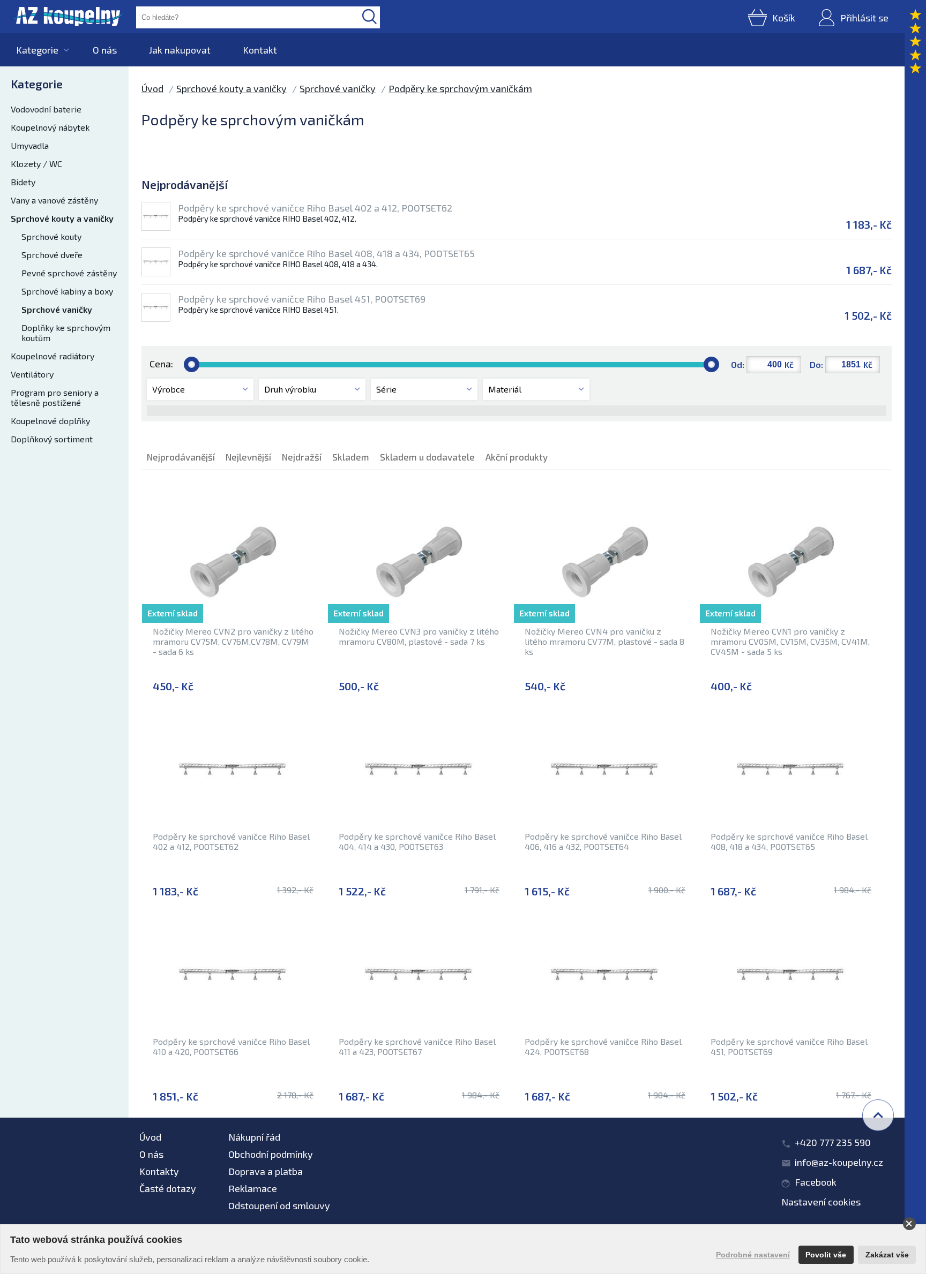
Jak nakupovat (180, 50)
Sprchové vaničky (56, 309)
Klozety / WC (36, 164)
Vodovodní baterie (46, 109)
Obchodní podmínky (270, 1154)
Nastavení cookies (821, 1202)
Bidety (23, 182)
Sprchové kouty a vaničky (62, 218)
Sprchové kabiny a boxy (67, 291)
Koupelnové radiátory (52, 356)
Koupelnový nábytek (50, 127)
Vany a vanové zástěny (54, 200)
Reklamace (252, 1188)
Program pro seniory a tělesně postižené (55, 397)
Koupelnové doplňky (50, 421)
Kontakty (159, 1171)
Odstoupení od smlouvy (279, 1205)
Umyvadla (30, 145)
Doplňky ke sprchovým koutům (65, 332)
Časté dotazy (167, 1188)
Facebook (816, 1182)
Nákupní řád (254, 1137)
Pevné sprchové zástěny (69, 273)
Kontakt (260, 50)
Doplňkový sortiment (52, 439)
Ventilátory (32, 374)
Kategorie (37, 50)
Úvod (152, 88)
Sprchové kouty (51, 236)
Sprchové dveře (52, 255)
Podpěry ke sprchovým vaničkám (460, 88)
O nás (105, 50)
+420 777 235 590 (833, 1142)
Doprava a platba (265, 1171)
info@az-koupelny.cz (839, 1162)
